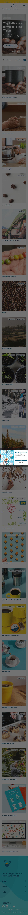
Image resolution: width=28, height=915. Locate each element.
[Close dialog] (27, 450)
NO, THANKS (21, 462)
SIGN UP (21, 460)
